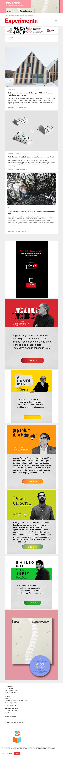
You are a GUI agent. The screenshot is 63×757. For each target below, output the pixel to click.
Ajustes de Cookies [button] (7, 753)
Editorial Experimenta (11, 710)
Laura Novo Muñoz (21, 169)
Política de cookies (10, 705)
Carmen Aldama (21, 231)
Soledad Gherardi (21, 107)
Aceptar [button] (17, 753)
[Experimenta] (21, 21)
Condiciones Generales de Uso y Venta (16, 700)
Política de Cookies (12, 750)
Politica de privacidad (11, 702)
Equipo (7, 712)
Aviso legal (8, 698)
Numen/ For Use (37, 217)
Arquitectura (11, 89)
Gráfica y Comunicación (14, 153)
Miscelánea (11, 208)
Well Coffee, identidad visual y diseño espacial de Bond (31, 157)
